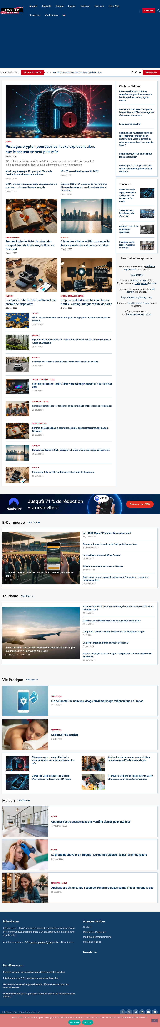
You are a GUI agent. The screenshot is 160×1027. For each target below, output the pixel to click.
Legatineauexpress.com (138, 314)
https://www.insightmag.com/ (136, 297)
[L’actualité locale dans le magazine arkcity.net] (147, 245)
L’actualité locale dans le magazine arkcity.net (127, 245)
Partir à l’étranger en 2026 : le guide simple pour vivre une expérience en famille (117, 655)
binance (145, 283)
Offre (39, 942)
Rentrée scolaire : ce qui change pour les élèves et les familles (34, 972)
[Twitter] (136, 72)
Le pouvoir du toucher (130, 124)
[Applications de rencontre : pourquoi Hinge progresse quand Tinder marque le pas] (93, 763)
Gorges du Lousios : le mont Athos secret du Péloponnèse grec (114, 631)
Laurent (12, 580)
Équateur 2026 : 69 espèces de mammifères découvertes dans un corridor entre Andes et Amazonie (84, 187)
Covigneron (137, 275)
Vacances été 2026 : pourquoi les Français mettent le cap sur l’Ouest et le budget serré (118, 608)
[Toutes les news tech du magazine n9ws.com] (147, 213)
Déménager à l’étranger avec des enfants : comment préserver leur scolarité (135, 168)
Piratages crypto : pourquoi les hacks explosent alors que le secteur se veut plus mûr (53, 760)
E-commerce (13, 522)
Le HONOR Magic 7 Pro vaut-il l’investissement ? (107, 533)
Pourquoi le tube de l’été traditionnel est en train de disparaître (63, 472)
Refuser (88, 1022)
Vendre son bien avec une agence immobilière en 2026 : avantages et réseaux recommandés (136, 112)
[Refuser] (154, 1020)
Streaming (34, 15)
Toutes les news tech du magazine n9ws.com (127, 213)
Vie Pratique (51, 15)
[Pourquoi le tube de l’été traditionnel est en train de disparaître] (32, 283)
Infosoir (12, 655)
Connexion (148, 11)
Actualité (46, 6)
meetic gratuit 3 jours (139, 303)
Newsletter (152, 72)
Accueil (33, 6)
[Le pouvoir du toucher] (25, 734)
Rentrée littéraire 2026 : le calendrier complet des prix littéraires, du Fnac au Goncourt (30, 245)
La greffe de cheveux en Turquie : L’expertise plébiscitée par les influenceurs (99, 854)
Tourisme (85, 6)
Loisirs (71, 6)
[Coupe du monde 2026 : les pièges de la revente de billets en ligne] (41, 558)
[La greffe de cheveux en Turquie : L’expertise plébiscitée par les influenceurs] (25, 854)
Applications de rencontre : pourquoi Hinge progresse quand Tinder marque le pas (102, 887)
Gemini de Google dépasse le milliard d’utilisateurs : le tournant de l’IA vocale (127, 195)
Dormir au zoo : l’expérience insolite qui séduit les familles (112, 620)
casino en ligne (139, 280)
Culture (60, 6)
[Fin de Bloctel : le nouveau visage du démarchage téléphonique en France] (25, 701)
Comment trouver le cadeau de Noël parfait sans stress (110, 544)
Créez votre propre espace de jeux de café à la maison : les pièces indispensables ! (115, 579)
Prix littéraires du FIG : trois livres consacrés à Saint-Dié (30, 978)
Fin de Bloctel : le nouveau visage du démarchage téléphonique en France (97, 701)
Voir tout (32, 522)
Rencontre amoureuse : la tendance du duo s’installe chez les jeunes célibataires (72, 406)
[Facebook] (132, 72)
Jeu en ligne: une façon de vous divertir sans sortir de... (76, 72)
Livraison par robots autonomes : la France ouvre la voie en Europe (65, 361)
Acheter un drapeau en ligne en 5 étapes (103, 566)
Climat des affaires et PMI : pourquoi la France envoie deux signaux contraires (71, 450)
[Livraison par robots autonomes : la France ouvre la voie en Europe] (17, 364)
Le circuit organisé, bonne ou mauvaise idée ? (105, 643)
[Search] (158, 10)
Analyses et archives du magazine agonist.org (128, 229)
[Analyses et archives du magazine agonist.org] (147, 229)
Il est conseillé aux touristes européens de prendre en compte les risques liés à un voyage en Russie (40, 649)
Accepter (74, 1022)
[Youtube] (140, 72)
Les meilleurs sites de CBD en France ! (102, 555)
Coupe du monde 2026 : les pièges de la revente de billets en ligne (39, 574)
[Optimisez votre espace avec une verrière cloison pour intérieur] (25, 821)
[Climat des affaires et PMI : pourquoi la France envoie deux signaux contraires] (86, 225)
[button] (47, 72)
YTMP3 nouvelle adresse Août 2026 (79, 171)
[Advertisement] (80, 43)
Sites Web (114, 6)
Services (99, 6)
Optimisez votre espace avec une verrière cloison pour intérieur (90, 821)
